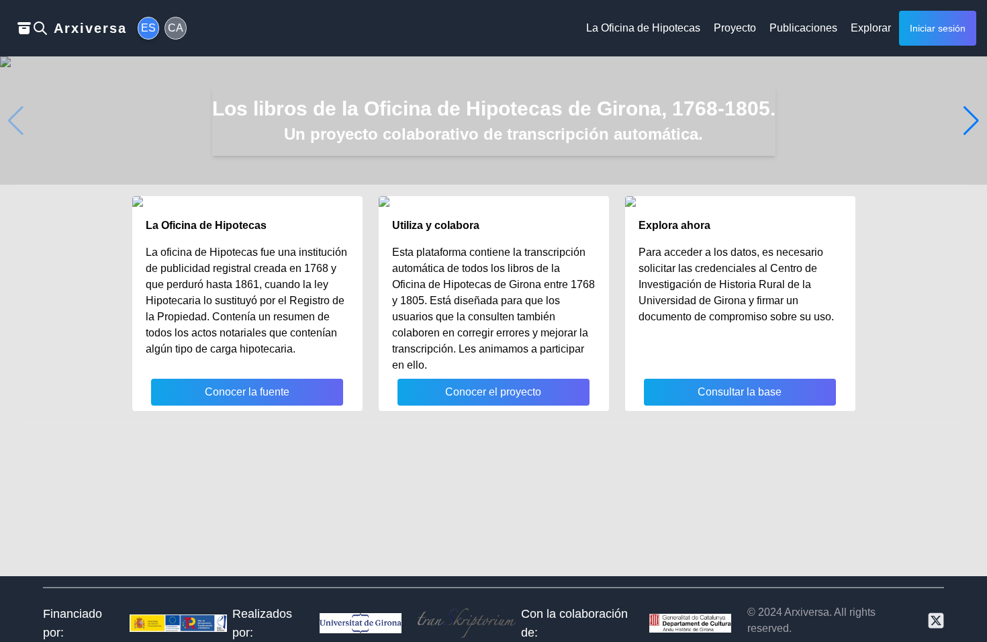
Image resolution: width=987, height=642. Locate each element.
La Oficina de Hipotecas (643, 28)
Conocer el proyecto (493, 392)
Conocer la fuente (247, 392)
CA (175, 28)
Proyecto (735, 28)
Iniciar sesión (938, 28)
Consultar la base (740, 392)
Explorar (871, 28)
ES (148, 28)
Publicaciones (803, 28)
